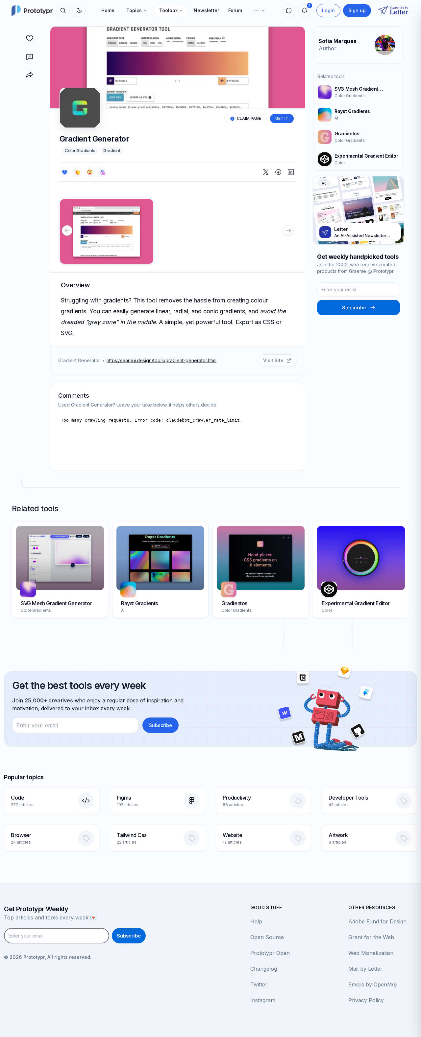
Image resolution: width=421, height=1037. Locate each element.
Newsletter (206, 10)
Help (256, 921)
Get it (281, 118)
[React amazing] (102, 172)
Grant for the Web (371, 937)
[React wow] (90, 172)
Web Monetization (370, 953)
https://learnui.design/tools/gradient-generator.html (161, 360)
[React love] (65, 172)
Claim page (249, 118)
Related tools (330, 76)
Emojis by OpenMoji (372, 984)
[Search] (63, 10)
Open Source (267, 937)
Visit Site (273, 360)
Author (327, 48)
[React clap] (77, 172)
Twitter (258, 984)
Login (328, 10)
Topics (134, 10)
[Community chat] (288, 10)
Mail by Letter (365, 968)
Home (107, 10)
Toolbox (168, 10)
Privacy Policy (366, 1000)
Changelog (263, 968)
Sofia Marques (338, 41)
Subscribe (354, 307)
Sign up (357, 10)
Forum (235, 10)
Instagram (262, 1000)
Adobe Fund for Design (377, 921)
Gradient (111, 150)
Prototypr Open (270, 953)
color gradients (80, 150)
